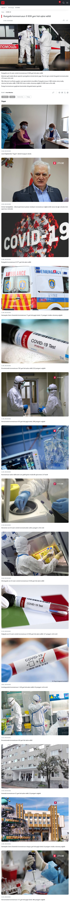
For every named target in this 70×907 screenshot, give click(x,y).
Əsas (2, 12)
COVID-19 (5, 96)
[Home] (2, 2)
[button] (4, 7)
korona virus (20, 96)
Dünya (12, 96)
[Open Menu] (67, 2)
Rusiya (28, 96)
